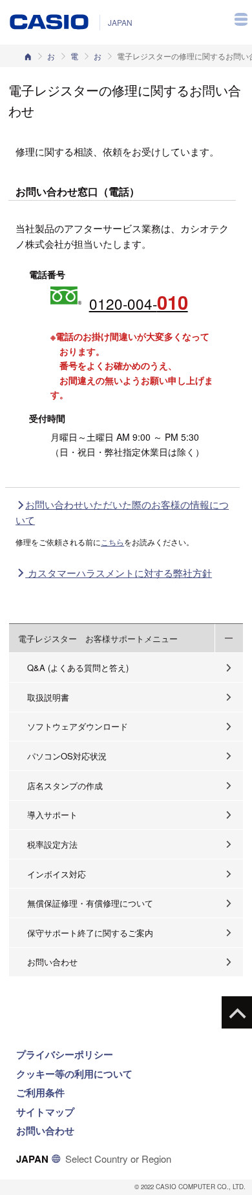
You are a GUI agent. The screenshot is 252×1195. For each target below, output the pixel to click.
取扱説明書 (48, 697)
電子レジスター (74, 55)
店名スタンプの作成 (65, 785)
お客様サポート (51, 55)
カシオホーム (28, 56)
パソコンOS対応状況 (67, 756)
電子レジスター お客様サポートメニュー (98, 638)
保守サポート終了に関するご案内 (90, 933)
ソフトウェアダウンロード (77, 726)
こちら (112, 541)
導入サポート (52, 814)
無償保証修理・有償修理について (90, 903)
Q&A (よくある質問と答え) (78, 667)
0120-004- (138, 302)
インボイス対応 (56, 874)
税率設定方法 (52, 844)
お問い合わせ (97, 55)
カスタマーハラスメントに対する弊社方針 (118, 572)
